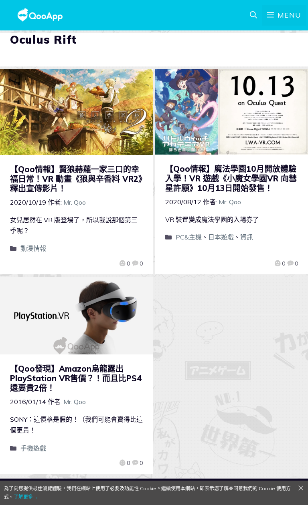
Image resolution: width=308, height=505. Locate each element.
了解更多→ (26, 497)
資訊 (246, 237)
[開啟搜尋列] (253, 15)
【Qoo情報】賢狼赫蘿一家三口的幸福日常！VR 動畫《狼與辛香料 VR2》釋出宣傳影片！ (76, 178)
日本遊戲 (221, 237)
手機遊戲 (33, 448)
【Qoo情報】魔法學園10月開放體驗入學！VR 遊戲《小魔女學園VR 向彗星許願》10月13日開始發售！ (231, 178)
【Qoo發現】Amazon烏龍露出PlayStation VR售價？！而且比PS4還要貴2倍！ (76, 378)
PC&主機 (189, 237)
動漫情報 (33, 248)
